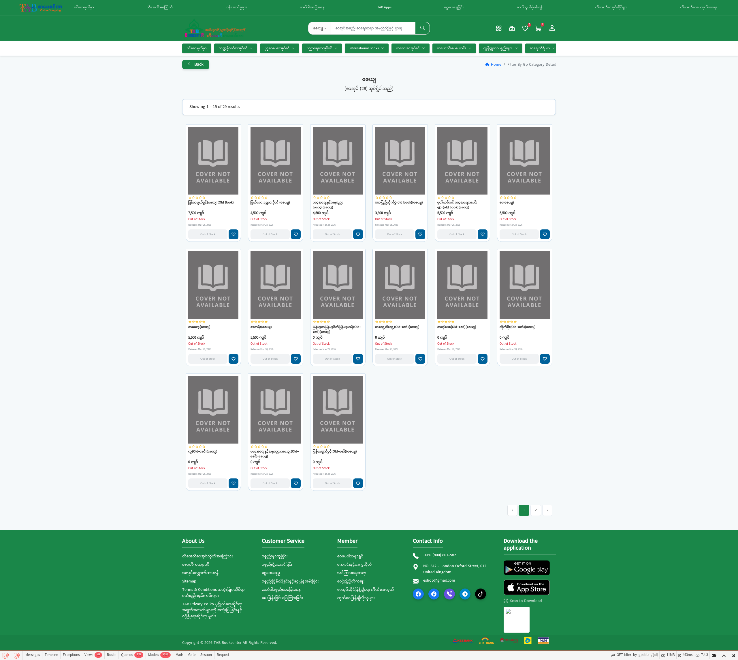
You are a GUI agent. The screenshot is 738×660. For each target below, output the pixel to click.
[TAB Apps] (498, 28)
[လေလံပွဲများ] (512, 28)
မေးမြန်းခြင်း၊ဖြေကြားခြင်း (282, 598)
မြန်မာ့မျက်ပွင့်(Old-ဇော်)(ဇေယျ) (335, 451)
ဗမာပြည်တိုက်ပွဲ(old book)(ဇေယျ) (399, 202)
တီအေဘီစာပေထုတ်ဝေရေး (698, 7)
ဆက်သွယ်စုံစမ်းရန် (530, 7)
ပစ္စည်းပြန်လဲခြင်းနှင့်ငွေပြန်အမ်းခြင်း (290, 581)
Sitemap (189, 581)
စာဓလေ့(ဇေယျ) (199, 327)
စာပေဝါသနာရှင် (350, 556)
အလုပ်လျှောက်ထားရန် (200, 573)
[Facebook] (418, 594)
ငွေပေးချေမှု (271, 573)
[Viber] (449, 594)
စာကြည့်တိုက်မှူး (351, 581)
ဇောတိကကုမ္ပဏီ (195, 564)
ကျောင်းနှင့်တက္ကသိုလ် (354, 564)
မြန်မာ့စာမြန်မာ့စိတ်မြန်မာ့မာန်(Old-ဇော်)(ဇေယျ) (337, 329)
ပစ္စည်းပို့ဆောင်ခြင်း (277, 564)
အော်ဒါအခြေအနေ (312, 7)
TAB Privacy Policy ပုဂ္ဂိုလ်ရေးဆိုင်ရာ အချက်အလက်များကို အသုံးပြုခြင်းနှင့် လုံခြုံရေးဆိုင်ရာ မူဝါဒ (212, 610)
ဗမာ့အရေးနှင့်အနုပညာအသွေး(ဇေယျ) (328, 204)
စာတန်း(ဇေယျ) (261, 327)
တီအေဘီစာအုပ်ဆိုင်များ (611, 7)
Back (198, 64)
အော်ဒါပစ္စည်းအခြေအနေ (281, 590)
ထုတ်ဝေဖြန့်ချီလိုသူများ (356, 598)
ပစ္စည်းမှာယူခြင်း (275, 556)
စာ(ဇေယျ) (507, 202)
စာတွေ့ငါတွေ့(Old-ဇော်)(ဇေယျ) (397, 327)
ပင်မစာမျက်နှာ (84, 7)
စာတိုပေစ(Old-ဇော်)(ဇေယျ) (456, 327)
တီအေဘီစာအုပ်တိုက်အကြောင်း (207, 556)
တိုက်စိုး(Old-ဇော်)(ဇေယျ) (518, 327)
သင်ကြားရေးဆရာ (351, 573)
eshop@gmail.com (439, 581)
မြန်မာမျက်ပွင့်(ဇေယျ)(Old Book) (211, 202)
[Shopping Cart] (538, 28)
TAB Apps (384, 7)
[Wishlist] (525, 28)
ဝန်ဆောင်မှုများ (237, 7)
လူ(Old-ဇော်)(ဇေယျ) (202, 451)
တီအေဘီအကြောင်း (160, 7)
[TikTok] (480, 594)
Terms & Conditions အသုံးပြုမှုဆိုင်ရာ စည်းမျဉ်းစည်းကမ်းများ (213, 593)
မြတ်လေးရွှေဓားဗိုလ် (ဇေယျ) (270, 202)
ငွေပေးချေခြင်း (454, 7)
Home (493, 64)
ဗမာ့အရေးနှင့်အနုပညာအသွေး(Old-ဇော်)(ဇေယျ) (275, 453)
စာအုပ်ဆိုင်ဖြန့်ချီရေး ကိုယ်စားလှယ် (365, 590)
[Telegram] (465, 594)
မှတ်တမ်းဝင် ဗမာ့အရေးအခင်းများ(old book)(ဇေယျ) (457, 204)
